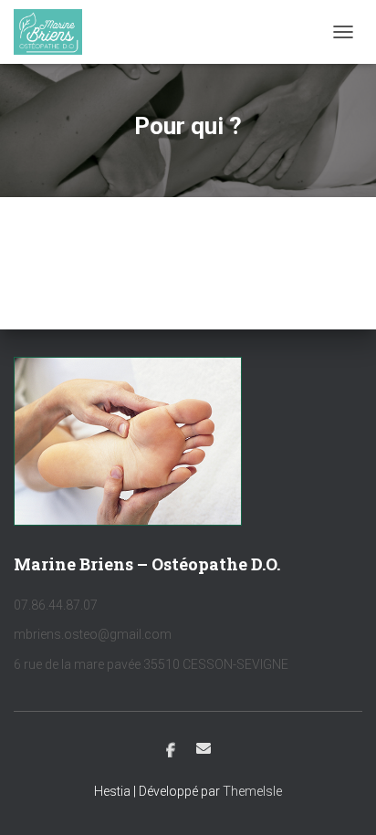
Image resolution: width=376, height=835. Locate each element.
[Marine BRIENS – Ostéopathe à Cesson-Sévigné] (55, 32)
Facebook (170, 751)
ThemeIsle (252, 791)
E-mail (203, 748)
